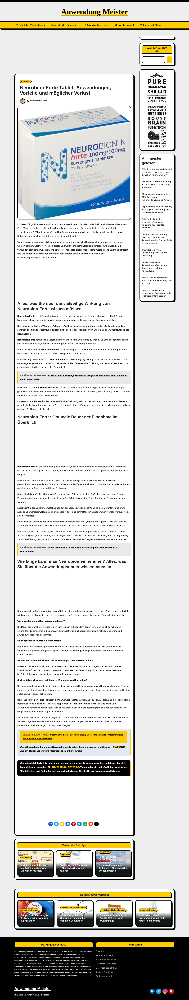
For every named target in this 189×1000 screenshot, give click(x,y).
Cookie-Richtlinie (104, 972)
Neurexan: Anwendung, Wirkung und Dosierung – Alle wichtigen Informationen (156, 293)
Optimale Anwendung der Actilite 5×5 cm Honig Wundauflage (114, 918)
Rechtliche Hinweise (106, 964)
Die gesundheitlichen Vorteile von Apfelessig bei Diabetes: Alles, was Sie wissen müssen (33, 866)
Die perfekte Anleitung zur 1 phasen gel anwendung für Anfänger (35, 918)
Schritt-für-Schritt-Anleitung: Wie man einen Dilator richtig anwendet (157, 184)
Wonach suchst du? (157, 49)
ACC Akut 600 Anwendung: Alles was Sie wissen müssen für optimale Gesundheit (72, 916)
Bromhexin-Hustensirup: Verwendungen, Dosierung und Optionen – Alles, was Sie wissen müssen (73, 865)
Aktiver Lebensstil (124, 25)
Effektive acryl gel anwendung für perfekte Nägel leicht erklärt (152, 918)
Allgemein (25, 81)
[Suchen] (169, 59)
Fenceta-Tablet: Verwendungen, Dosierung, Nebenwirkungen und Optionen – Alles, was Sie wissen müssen (113, 864)
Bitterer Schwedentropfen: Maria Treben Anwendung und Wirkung (157, 280)
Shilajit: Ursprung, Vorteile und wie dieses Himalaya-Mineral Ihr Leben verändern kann (157, 172)
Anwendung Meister (94, 11)
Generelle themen (30, 910)
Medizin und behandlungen (74, 907)
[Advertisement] (74, 55)
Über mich (101, 951)
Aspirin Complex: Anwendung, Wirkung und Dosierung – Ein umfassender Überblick (157, 209)
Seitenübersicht (104, 976)
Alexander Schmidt (38, 101)
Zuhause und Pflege (151, 25)
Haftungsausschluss (106, 959)
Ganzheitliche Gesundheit (65, 25)
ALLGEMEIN (119, 747)
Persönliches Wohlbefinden (31, 25)
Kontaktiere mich (104, 955)
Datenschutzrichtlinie (106, 968)
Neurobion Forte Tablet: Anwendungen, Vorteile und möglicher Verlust (65, 90)
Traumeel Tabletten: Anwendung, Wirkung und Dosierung (155, 253)
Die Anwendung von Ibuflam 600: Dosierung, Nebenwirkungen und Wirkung (157, 197)
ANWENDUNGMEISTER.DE (65, 767)
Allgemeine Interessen (97, 25)
